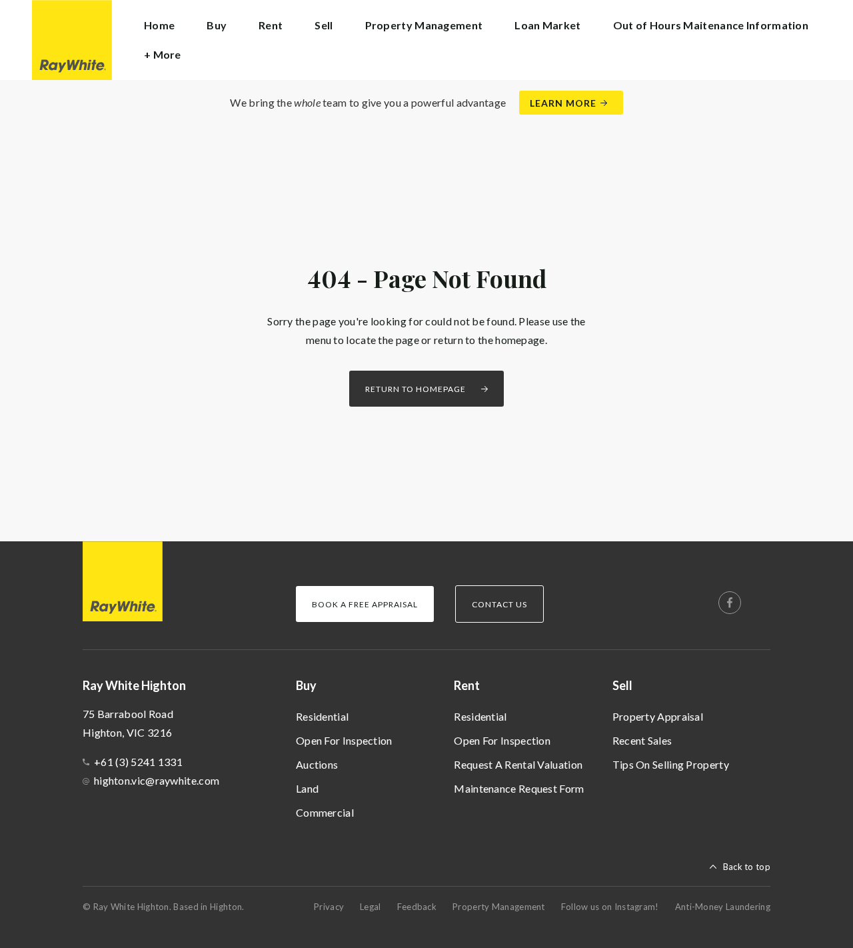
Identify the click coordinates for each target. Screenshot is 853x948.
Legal (370, 906)
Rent (467, 685)
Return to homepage (415, 389)
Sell (622, 685)
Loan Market (547, 25)
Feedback (416, 906)
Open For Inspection (344, 740)
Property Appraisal (657, 716)
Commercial (325, 812)
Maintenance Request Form (519, 788)
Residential (322, 716)
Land (307, 788)
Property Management (424, 25)
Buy (306, 685)
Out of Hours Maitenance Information (711, 25)
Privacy (329, 906)
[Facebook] (729, 602)
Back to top (746, 866)
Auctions (317, 764)
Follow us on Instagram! (610, 906)
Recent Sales (642, 740)
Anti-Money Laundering (722, 906)
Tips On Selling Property (670, 764)
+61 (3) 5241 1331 (138, 761)
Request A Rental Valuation (518, 764)
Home (159, 25)
